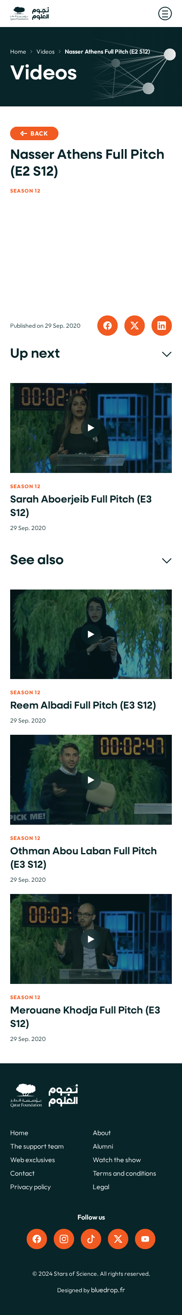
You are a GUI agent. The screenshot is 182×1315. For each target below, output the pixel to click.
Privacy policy (30, 1186)
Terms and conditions (124, 1173)
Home (18, 51)
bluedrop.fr (108, 1289)
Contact (22, 1173)
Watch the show (117, 1159)
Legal (101, 1186)
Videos (45, 51)
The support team (37, 1146)
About (102, 1132)
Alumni (103, 1146)
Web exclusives (32, 1159)
